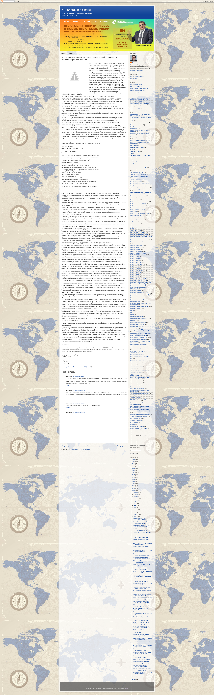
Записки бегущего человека (138, 174)
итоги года (133, 197)
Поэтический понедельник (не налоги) (140, 348)
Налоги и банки (134, 256)
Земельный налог (135, 179)
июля (135, 503)
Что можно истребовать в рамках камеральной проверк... (142, 568)
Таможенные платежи (136, 380)
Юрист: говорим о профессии (138, 428)
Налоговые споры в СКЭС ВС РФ (139, 306)
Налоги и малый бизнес (136, 264)
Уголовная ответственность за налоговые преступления (138, 387)
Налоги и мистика (135, 266)
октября (136, 496)
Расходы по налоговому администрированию (137, 361)
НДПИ (132, 310)
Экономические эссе (136, 420)
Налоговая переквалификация (138, 296)
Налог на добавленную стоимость (139, 234)
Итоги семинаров (135, 199)
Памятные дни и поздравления (139, 337)
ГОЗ (131, 149)
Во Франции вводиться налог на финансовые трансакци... (142, 519)
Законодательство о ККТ (137, 172)
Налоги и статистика (136, 251)
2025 (133, 461)
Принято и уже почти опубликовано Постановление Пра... (142, 576)
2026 (133, 459)
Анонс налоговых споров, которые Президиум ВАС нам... (142, 587)
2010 (133, 679)
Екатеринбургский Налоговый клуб (139, 161)
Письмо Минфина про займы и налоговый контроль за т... (141, 540)
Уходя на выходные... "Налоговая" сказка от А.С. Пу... (142, 572)
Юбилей (132, 424)
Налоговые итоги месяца (137, 298)
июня (135, 505)
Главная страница (93, 446)
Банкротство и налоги (136, 125)
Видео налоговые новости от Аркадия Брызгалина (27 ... (141, 526)
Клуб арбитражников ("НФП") (138, 203)
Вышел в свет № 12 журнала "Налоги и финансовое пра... (141, 602)
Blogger (126, 688)
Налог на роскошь (135, 249)
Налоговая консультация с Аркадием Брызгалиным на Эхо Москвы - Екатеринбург (140, 287)
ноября (136, 494)
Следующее (66, 446)
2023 (133, 466)
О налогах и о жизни (76, 10)
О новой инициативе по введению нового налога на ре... (142, 646)
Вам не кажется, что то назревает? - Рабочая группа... (142, 544)
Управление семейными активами (139, 393)
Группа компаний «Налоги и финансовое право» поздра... (142, 662)
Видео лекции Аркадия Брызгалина (140, 140)
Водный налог (134, 145)
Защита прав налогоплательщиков (139, 176)
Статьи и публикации (136, 86)
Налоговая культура (135, 290)
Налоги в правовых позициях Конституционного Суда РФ (138, 254)
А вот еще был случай (136, 101)
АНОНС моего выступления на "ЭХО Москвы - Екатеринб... (141, 609)
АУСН (131, 121)
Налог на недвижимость (137, 245)
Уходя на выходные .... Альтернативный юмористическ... (139, 631)
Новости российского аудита (138, 322)
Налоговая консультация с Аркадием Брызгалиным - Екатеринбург (140, 283)
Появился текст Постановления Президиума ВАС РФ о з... (142, 580)
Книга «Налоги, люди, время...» (139, 88)
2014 (133, 485)
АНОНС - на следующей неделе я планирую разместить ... (142, 529)
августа (136, 501)
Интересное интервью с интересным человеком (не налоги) (140, 193)
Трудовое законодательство (138, 384)
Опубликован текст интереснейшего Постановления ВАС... (142, 613)
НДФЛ (132, 314)
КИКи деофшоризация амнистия (139, 201)
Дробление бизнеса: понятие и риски (140, 155)
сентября (136, 498)
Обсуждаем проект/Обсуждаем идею (140, 330)
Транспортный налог (136, 382)
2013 (133, 488)
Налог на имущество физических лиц (140, 241)
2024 (133, 464)
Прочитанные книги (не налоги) (139, 356)
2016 (133, 481)
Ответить (68, 385)
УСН (131, 395)
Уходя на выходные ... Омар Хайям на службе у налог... (141, 623)
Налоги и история (135, 260)
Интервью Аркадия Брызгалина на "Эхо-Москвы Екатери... (142, 547)
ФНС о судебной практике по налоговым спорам (138, 400)
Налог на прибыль (135, 247)
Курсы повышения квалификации (139, 225)
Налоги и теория (135, 276)
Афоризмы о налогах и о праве (139, 123)
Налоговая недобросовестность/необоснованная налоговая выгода (140, 293)
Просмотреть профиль (136, 70)
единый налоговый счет (136, 159)
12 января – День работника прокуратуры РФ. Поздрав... (141, 635)
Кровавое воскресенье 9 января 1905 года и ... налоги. (142, 656)
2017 (133, 479)
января (136, 516)
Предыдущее (122, 446)
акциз (131, 106)
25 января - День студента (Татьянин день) (140, 561)
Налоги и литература (136, 262)
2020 (133, 472)
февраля (136, 514)
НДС (131, 312)
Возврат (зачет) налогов (137, 147)
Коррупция (133, 221)
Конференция (134, 217)
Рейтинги (132, 364)
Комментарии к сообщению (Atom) (80, 449)
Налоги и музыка (135, 268)
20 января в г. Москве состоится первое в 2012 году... (142, 605)
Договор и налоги (135, 151)
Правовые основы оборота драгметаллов (137, 352)
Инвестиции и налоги (136, 181)
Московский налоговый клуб (138, 232)
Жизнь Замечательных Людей (138, 167)
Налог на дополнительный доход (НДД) (141, 236)
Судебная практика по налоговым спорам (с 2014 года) (139, 378)
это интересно (134, 422)
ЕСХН (131, 165)
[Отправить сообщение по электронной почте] (91, 366)
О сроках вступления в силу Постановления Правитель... (141, 554)
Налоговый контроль (91, 367)
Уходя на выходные (135, 397)
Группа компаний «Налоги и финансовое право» (138, 91)
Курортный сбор (134, 223)
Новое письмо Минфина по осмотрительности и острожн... (142, 558)
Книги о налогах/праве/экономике (139, 213)
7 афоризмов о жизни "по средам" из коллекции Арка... (142, 551)
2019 (133, 475)
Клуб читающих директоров (138, 205)
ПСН (131, 358)
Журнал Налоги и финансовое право (140, 169)
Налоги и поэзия (134, 274)
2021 (133, 470)
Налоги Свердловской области (138, 278)
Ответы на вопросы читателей (138, 335)
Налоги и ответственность (137, 270)
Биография (133, 78)
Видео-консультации (136, 84)
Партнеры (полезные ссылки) (138, 339)
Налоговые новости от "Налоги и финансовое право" (139, 300)
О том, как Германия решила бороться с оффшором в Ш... (142, 627)
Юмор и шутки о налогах (137, 426)
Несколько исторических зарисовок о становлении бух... (142, 598)
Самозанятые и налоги (136, 366)
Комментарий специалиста (137, 215)
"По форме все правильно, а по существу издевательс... (142, 533)
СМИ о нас (133, 368)
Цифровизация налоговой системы (140, 414)
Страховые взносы (135, 372)
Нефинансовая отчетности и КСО (139, 318)
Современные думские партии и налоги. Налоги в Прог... (142, 653)
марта (135, 512)
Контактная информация (137, 76)
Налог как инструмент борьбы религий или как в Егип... (141, 565)
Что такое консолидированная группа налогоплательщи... (141, 536)
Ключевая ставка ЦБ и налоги (138, 207)
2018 (133, 477)
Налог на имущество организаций (139, 239)
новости (132, 320)
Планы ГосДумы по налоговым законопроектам (138, 345)
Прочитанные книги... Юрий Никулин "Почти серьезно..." (141, 666)
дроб (131, 153)
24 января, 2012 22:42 (79, 376)
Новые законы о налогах (137, 324)
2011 (133, 677)
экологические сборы (136, 418)
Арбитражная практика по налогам (75, 367)
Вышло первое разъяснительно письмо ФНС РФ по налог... (142, 591)
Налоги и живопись (135, 258)
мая (135, 507)
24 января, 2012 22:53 (79, 412)
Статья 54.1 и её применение (138, 370)
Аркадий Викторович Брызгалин (142, 62)
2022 (133, 468)
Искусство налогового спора (138, 195)
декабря (136, 492)
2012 (133, 490)
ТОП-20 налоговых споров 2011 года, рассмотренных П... (142, 595)
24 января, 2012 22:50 (79, 390)
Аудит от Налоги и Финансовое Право (140, 117)
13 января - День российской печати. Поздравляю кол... (141, 619)
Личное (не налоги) (135, 230)
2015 (133, 483)
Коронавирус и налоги (136, 219)
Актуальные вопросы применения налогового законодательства (139, 104)
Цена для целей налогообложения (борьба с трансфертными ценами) (140, 410)
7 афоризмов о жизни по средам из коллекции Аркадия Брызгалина (140, 98)
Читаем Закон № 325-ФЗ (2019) (139, 416)
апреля (136, 509)
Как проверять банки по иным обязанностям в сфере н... (141, 649)
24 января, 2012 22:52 (79, 403)
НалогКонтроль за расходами (138, 280)
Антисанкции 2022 (135, 108)
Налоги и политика (135, 272)
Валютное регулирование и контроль (140, 137)
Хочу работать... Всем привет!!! (141, 659)
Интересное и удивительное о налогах (141, 189)
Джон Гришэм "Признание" (140, 616)
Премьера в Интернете (136, 354)
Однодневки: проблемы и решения (140, 333)
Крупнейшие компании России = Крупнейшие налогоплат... (142, 522)
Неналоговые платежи (136, 316)
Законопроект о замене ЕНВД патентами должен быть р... (141, 642)
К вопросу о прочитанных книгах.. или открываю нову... (142, 669)
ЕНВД (131, 163)
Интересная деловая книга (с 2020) (140, 187)
